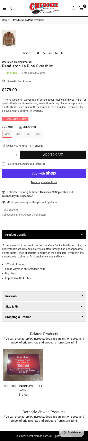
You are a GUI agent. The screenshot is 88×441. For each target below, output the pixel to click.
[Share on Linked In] (50, 53)
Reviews (11, 296)
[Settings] (73, 8)
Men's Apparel (24, 214)
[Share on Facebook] (32, 53)
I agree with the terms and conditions (25, 164)
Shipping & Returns (18, 317)
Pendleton (40, 214)
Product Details (15, 234)
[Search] (12, 8)
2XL (38, 134)
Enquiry (38, 145)
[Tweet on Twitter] (38, 53)
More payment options (44, 182)
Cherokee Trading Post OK (17, 61)
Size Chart (29, 126)
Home (5, 20)
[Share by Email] (62, 53)
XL (28, 134)
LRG (18, 134)
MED (7, 134)
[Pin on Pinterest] (44, 53)
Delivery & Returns (16, 145)
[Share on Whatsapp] (56, 53)
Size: (19, 126)
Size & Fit (11, 306)
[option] (9, 38)
